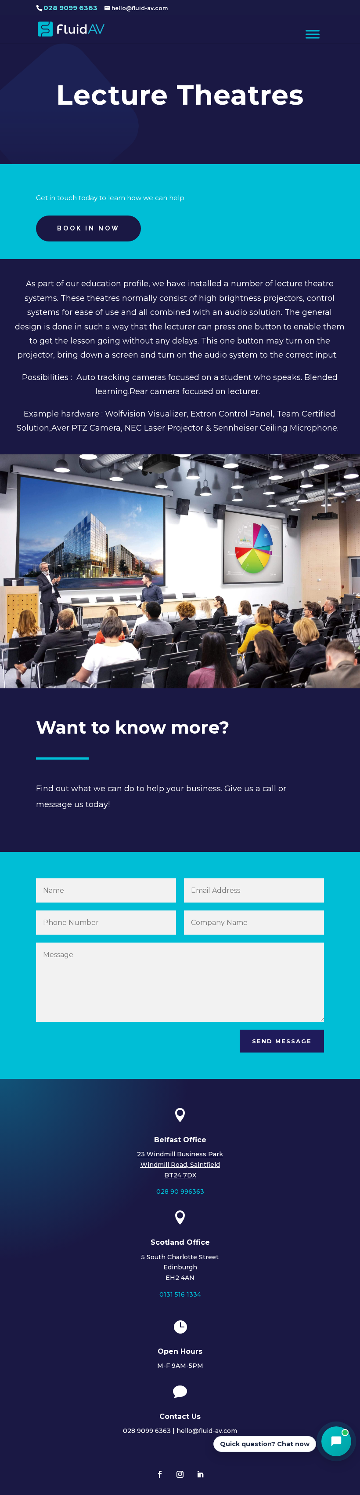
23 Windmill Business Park (180, 1154)
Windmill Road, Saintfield (180, 1165)
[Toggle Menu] (313, 34)
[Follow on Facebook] (160, 1474)
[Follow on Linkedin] (200, 1474)
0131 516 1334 (180, 1294)
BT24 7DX (180, 1175)
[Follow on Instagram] (180, 1474)
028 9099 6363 (70, 8)
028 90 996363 (180, 1191)
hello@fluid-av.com (206, 1431)
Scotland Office (180, 1242)
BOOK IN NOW (88, 228)
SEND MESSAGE (282, 1041)
